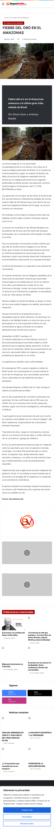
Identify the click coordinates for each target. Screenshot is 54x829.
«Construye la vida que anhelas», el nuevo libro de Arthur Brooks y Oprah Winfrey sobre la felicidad (39, 636)
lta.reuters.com (16, 499)
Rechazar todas (27, 823)
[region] (27, 807)
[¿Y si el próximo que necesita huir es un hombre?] (13, 754)
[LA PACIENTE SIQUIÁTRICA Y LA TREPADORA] (40, 723)
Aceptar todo (27, 810)
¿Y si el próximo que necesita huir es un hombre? (10, 766)
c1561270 (27, 531)
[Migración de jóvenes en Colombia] (14, 654)
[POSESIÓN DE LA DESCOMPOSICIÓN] (40, 754)
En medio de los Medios (19, 18)
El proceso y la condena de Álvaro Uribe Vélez (13, 634)
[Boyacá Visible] (16, 4)
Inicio (6, 18)
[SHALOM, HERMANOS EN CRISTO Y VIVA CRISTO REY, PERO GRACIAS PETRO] (13, 723)
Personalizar (27, 817)
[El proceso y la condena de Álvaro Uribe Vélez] (14, 623)
